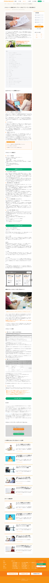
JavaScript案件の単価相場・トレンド (26, 562)
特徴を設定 (37, 22)
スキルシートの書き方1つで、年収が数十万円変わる (14, 54)
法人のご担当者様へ (34, 1)
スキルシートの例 (10, 79)
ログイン (43, 1)
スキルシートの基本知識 (11, 60)
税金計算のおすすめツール (35, 562)
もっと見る (28, 272)
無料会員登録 (39, 1)
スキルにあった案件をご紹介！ (18, 225)
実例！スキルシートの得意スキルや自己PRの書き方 (14, 81)
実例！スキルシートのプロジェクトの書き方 (13, 82)
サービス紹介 (19, 1)
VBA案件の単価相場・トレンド (25, 566)
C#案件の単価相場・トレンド (15, 565)
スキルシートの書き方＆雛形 (35, 566)
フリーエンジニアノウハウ (8, 9)
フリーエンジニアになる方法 (35, 565)
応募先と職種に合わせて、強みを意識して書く (13, 63)
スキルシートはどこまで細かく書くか (12, 67)
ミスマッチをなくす (10, 55)
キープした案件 (39, 28)
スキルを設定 (38, 17)
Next (31, 280)
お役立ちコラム (24, 1)
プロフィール (9, 69)
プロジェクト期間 (10, 70)
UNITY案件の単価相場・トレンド (25, 565)
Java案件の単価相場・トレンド (16, 562)
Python (36, 37)
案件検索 (15, 1)
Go (41, 37)
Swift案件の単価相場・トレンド (16, 566)
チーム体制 (9, 73)
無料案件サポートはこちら (18, 169)
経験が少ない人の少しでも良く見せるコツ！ (13, 78)
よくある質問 (29, 1)
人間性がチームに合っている (11, 57)
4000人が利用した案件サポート (18, 398)
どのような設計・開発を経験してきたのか (13, 66)
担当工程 (9, 76)
